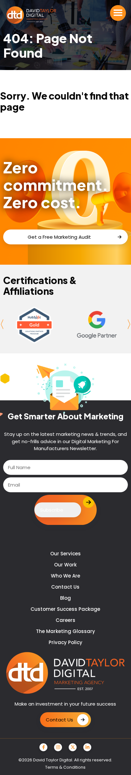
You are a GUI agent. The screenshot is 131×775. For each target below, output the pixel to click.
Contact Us (65, 587)
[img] (34, 325)
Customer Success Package (65, 609)
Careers (65, 620)
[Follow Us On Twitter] (73, 747)
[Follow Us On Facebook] (43, 747)
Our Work (65, 564)
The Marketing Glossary (65, 631)
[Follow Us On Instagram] (58, 747)
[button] (118, 13)
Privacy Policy (65, 642)
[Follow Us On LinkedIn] (87, 747)
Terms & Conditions (65, 767)
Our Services (65, 553)
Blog (65, 598)
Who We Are (65, 575)
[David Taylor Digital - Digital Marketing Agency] (31, 15)
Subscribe (51, 510)
